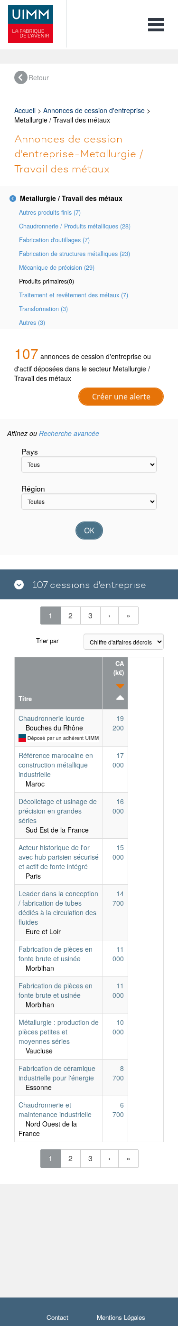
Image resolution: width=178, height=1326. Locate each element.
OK (89, 530)
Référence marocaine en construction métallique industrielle (56, 764)
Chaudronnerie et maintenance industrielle (55, 1109)
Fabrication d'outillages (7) (54, 240)
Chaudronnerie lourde (51, 718)
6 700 (118, 1109)
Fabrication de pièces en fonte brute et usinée (56, 953)
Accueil (25, 110)
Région (33, 488)
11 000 (118, 953)
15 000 (118, 852)
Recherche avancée (69, 433)
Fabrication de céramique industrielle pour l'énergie (57, 1072)
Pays (29, 451)
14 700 (118, 898)
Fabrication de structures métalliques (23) (74, 253)
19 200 (118, 722)
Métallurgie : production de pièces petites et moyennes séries (59, 1031)
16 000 (118, 805)
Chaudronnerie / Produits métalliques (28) (75, 226)
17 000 (118, 759)
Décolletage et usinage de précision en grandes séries (58, 810)
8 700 (118, 1072)
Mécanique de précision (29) (56, 267)
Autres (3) (32, 322)
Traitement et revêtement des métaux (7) (73, 295)
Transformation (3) (43, 308)
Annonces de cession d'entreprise (94, 110)
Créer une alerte (121, 396)
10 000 (118, 1026)
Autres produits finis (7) (50, 212)
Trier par (47, 640)
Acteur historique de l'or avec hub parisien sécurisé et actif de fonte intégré (59, 857)
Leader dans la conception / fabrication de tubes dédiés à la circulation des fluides (58, 908)
